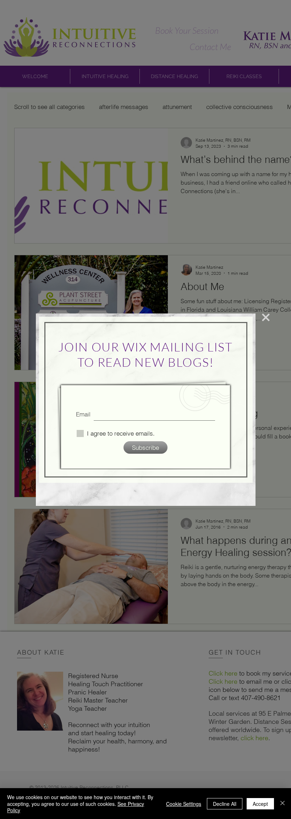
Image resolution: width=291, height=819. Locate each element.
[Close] (282, 803)
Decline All (224, 803)
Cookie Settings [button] (183, 803)
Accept (260, 803)
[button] (266, 317)
